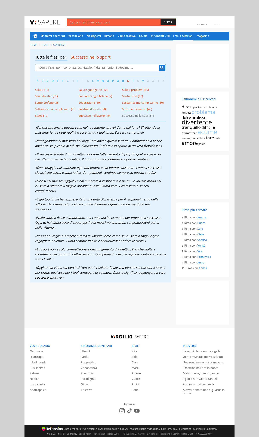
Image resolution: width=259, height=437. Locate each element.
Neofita (34, 379)
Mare (135, 368)
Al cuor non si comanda (198, 384)
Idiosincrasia (38, 362)
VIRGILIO (76, 429)
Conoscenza (89, 368)
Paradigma (88, 379)
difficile (208, 127)
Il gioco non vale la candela (200, 379)
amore (190, 142)
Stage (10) (41, 116)
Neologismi (94, 35)
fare (210, 138)
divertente (197, 122)
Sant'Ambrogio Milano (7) (95, 96)
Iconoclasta (37, 384)
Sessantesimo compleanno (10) (143, 103)
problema (203, 111)
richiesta (211, 107)
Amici (135, 384)
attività (186, 113)
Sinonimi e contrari (53, 35)
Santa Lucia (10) (132, 96)
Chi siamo (52, 434)
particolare (198, 138)
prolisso (199, 117)
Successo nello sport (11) (138, 116)
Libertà (85, 351)
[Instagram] (122, 410)
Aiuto (116, 434)
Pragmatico (88, 362)
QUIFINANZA (185, 429)
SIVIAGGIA (173, 429)
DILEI (163, 429)
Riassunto (87, 373)
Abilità (203, 268)
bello (218, 138)
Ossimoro (36, 351)
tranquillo (191, 127)
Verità (201, 245)
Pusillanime (37, 368)
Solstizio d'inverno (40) (137, 109)
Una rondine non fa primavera (203, 362)
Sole (200, 229)
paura (201, 144)
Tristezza (86, 390)
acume (207, 131)
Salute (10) (42, 90)
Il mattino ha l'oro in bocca (200, 368)
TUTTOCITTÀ (153, 429)
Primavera (204, 257)
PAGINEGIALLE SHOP (108, 429)
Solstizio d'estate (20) (93, 109)
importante (197, 107)
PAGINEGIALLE (89, 429)
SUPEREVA (211, 429)
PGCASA (124, 429)
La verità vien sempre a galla (201, 351)
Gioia (84, 384)
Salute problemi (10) (135, 90)
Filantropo (37, 357)
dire (185, 107)
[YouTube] (137, 410)
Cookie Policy (85, 434)
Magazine (203, 35)
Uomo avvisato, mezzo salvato (203, 357)
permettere (189, 133)
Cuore (201, 223)
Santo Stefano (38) (47, 103)
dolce (186, 117)
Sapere (49, 21)
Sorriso (202, 240)
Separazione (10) (90, 103)
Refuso (34, 373)
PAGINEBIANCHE (138, 429)
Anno (200, 262)
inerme (186, 138)
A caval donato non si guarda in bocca (204, 391)
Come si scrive (127, 35)
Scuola (143, 35)
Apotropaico (38, 390)
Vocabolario (75, 35)
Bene (135, 390)
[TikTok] (129, 410)
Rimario (109, 35)
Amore (201, 217)
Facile (84, 357)
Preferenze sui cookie (103, 434)
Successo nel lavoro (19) (94, 116)
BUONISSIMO (199, 429)
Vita (199, 251)
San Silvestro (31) (46, 96)
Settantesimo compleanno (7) (54, 109)
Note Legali (63, 434)
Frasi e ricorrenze (54, 44)
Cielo (200, 234)
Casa (135, 362)
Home (35, 36)
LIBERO (67, 429)
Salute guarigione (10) (93, 90)
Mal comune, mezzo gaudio (201, 373)
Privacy (73, 434)
